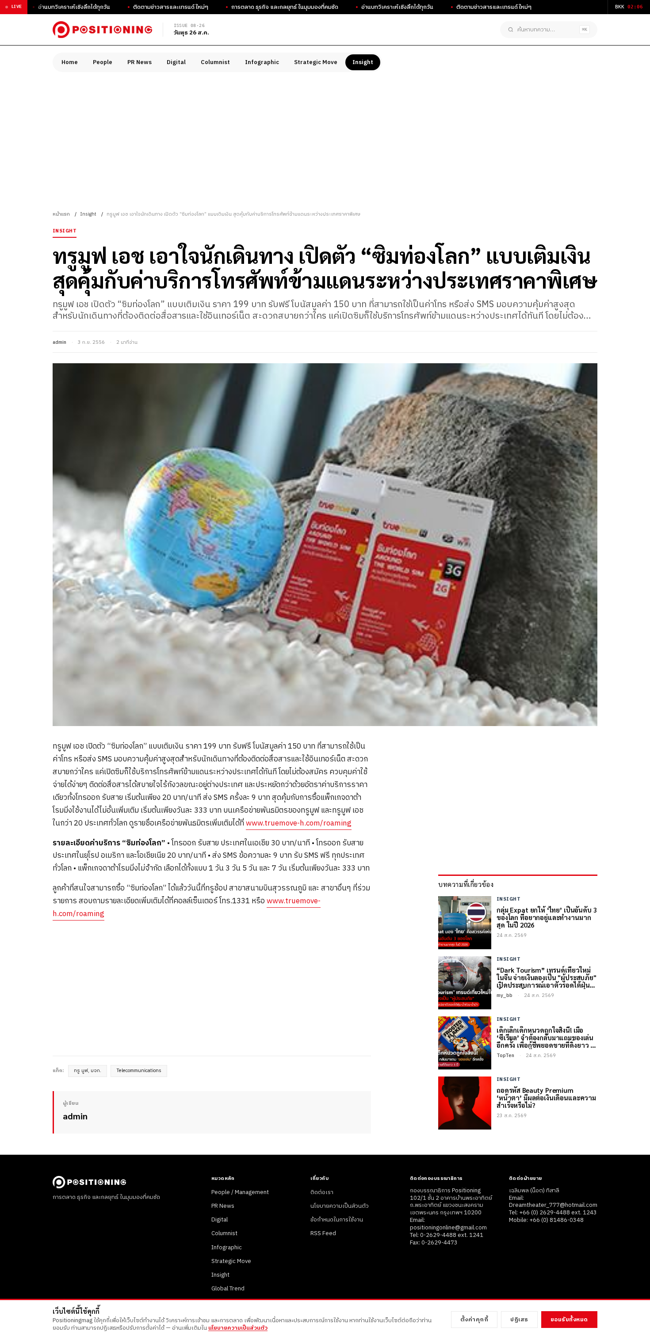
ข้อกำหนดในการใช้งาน (336, 1220)
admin (59, 342)
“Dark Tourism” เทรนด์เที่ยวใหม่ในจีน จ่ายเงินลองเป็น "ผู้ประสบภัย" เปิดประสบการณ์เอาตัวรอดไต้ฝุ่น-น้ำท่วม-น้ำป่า (546, 977)
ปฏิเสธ (519, 1319)
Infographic (262, 62)
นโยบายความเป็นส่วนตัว (339, 1206)
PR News (139, 62)
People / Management (240, 1192)
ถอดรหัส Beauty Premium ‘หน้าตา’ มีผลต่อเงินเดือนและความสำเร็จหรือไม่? (546, 1097)
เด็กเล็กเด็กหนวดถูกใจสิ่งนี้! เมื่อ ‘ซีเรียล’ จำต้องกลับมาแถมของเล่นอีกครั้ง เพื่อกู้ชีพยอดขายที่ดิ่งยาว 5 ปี (545, 1037)
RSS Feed (323, 1233)
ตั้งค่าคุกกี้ (474, 1319)
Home (69, 62)
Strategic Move (315, 62)
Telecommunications (138, 1071)
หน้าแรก (61, 214)
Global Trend (228, 1288)
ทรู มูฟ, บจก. (87, 1071)
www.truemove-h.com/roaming (299, 823)
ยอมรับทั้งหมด (569, 1319)
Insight (362, 62)
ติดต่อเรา (321, 1192)
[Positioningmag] (102, 29)
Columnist (215, 62)
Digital (176, 62)
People (102, 62)
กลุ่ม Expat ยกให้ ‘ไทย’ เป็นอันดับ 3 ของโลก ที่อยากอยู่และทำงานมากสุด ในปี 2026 (547, 917)
